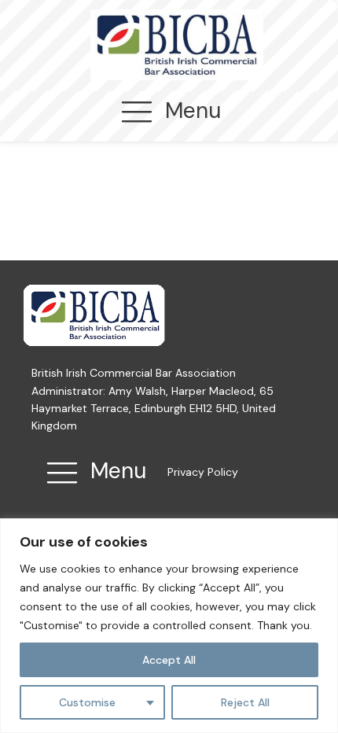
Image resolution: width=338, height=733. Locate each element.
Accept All (169, 660)
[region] (169, 625)
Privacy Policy (202, 472)
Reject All (245, 702)
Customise (87, 702)
